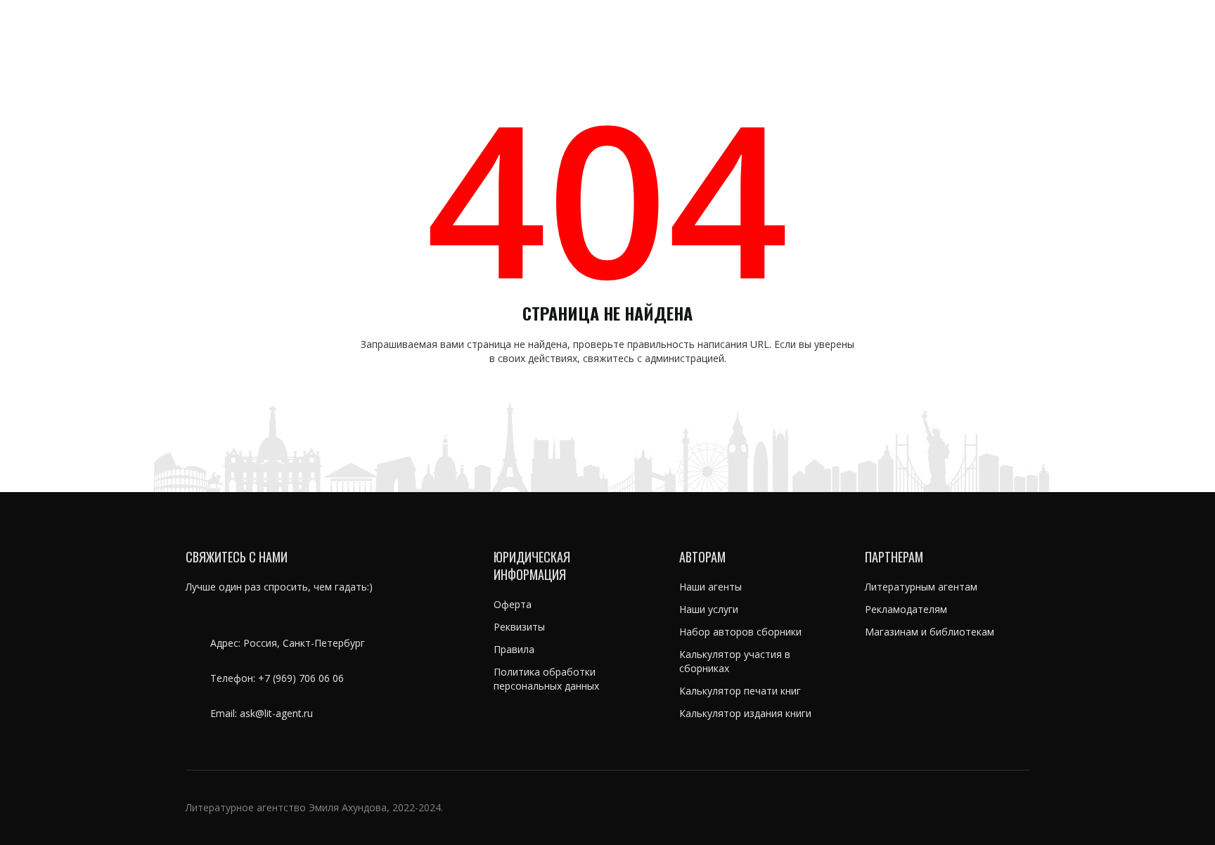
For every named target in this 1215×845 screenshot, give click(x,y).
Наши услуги (708, 609)
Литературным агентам (921, 586)
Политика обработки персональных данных (546, 678)
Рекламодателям (906, 609)
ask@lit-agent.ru (276, 713)
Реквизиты (519, 626)
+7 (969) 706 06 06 (301, 678)
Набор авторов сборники (740, 631)
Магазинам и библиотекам (929, 631)
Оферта (513, 604)
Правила (514, 649)
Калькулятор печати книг (740, 690)
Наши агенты (710, 586)
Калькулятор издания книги (745, 713)
